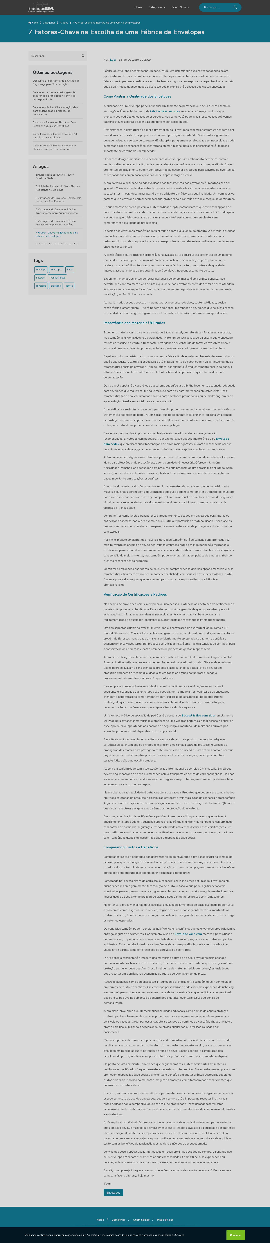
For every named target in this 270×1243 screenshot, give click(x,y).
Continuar (235, 1235)
